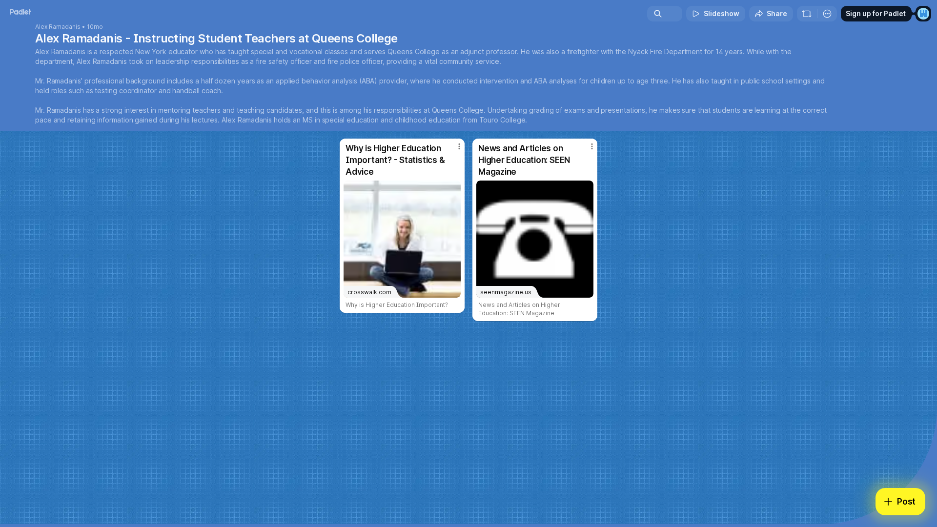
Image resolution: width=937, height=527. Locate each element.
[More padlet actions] (827, 13)
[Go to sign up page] (923, 13)
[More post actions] (459, 146)
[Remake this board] (806, 13)
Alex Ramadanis (58, 26)
